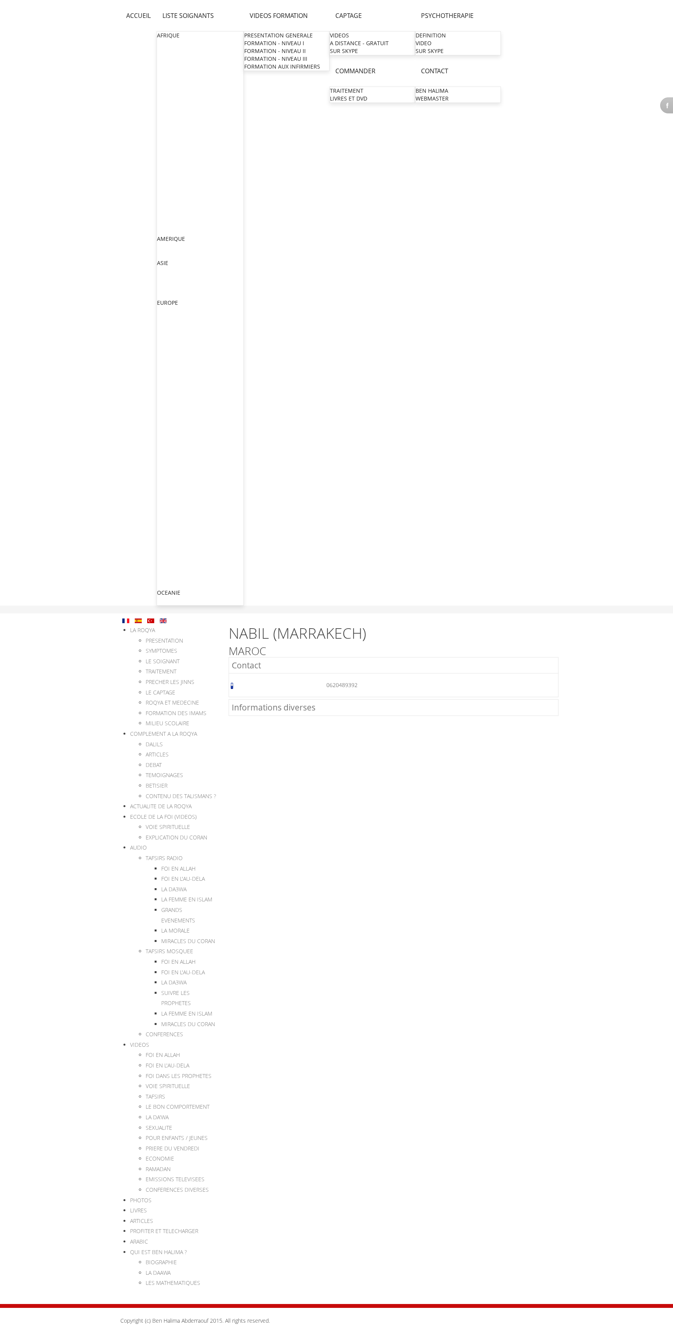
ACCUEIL (138, 15)
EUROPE (167, 302)
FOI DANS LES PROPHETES (178, 1076)
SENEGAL (169, 207)
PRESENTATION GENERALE (278, 35)
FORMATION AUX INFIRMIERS (282, 66)
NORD (166, 358)
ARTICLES (157, 754)
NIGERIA (168, 191)
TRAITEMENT (346, 90)
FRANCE (167, 342)
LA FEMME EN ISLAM (186, 899)
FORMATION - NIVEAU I (274, 43)
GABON (167, 113)
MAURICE (169, 168)
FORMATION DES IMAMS (176, 713)
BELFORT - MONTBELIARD (191, 514)
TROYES (168, 506)
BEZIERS (168, 443)
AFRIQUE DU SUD (179, 43)
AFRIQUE (168, 35)
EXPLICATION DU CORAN (176, 837)
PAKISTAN (170, 286)
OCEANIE (168, 592)
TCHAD (166, 215)
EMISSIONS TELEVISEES (175, 1179)
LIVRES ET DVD (348, 98)
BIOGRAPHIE (161, 1262)
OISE (164, 365)
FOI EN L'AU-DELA (183, 878)
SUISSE (166, 561)
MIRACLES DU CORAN (188, 941)
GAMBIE (167, 121)
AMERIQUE (171, 238)
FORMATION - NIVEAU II (275, 51)
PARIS (165, 350)
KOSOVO (168, 545)
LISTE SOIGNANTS (188, 15)
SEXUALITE (159, 1127)
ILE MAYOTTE (175, 490)
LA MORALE (175, 930)
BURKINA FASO (176, 74)
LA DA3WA (174, 889)
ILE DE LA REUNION (183, 482)
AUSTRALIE (171, 600)
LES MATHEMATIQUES (173, 1282)
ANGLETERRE (174, 318)
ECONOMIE (160, 1158)
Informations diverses (273, 707)
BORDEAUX (172, 475)
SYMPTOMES (161, 650)
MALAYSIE (170, 294)
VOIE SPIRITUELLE (168, 826)
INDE (163, 271)
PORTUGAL (171, 576)
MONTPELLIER (176, 412)
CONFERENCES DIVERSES (177, 1189)
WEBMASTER (432, 98)
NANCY (167, 428)
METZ (165, 373)
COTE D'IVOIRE (176, 98)
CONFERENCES (164, 1034)
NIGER (165, 183)
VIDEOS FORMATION (279, 15)
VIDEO (424, 43)
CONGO (167, 90)
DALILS (154, 744)
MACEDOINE (173, 553)
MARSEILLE (172, 420)
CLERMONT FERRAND (185, 467)
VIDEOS (339, 35)
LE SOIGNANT (163, 661)
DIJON (165, 498)
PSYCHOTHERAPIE (447, 15)
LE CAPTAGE (160, 692)
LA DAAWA (158, 1272)
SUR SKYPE (344, 51)
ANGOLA (168, 59)
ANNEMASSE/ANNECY (186, 451)
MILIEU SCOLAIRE (167, 723)
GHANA (166, 129)
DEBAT (154, 765)
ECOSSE (167, 334)
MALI (163, 152)
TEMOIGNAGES (164, 775)
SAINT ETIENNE (177, 459)
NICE (164, 436)
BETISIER (156, 785)
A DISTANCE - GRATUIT (359, 43)
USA (162, 254)
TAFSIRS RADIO (164, 858)
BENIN (165, 67)
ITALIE (165, 537)
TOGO (165, 222)
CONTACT (434, 71)
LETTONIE (170, 584)
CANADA (168, 247)
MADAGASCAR (175, 144)
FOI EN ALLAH (178, 868)
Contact (246, 665)
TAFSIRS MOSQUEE (169, 951)
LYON (165, 397)
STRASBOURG (175, 381)
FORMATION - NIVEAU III (275, 58)
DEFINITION (431, 35)
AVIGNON (170, 529)
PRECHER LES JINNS (170, 682)
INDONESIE (172, 279)
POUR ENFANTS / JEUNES (177, 1137)
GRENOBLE (172, 404)
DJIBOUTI (169, 106)
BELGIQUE (170, 326)
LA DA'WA (157, 1117)
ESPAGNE (169, 568)
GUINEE (167, 137)
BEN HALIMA (432, 90)
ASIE (162, 263)
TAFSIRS (155, 1096)
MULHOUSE (173, 389)
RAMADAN (158, 1169)
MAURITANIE (173, 176)
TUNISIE (167, 230)
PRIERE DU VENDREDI (172, 1148)
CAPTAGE (348, 15)
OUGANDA (171, 199)
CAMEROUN (173, 82)
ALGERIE (168, 51)
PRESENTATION (164, 640)
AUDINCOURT (175, 521)
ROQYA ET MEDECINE (172, 702)
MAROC (167, 160)
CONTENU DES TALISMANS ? (181, 796)
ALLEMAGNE (173, 311)
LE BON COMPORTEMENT (178, 1106)
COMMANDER (355, 71)
